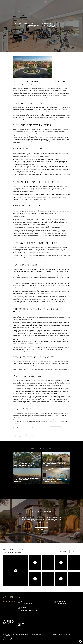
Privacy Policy (67, 634)
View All (41, 490)
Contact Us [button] (41, 529)
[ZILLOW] (15, 639)
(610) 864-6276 (61, 603)
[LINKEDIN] (8, 639)
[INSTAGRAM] (4, 639)
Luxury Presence (36, 634)
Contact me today (55, 426)
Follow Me (63, 551)
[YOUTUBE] (11, 639)
